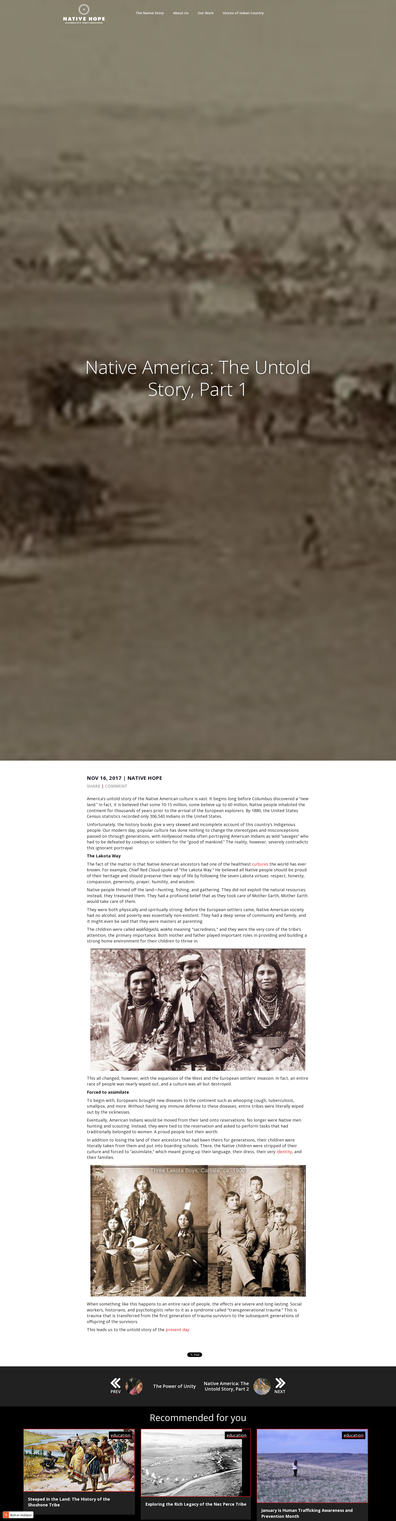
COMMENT (116, 786)
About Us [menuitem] (181, 13)
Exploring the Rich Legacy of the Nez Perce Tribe (195, 1504)
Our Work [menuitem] (206, 13)
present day (177, 1329)
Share (93, 786)
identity (284, 1151)
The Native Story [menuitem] (150, 13)
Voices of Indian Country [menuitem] (243, 13)
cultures (260, 864)
